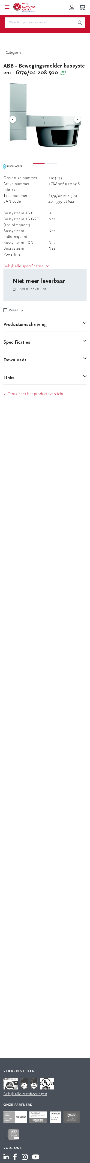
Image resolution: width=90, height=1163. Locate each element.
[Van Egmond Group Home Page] (24, 7)
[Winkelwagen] (83, 7)
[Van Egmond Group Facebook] (15, 1157)
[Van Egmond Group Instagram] (25, 1157)
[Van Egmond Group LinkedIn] (7, 1157)
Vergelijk (16, 310)
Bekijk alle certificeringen (25, 1094)
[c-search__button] (79, 22)
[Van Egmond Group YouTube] (35, 1157)
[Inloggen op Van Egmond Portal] (71, 7)
